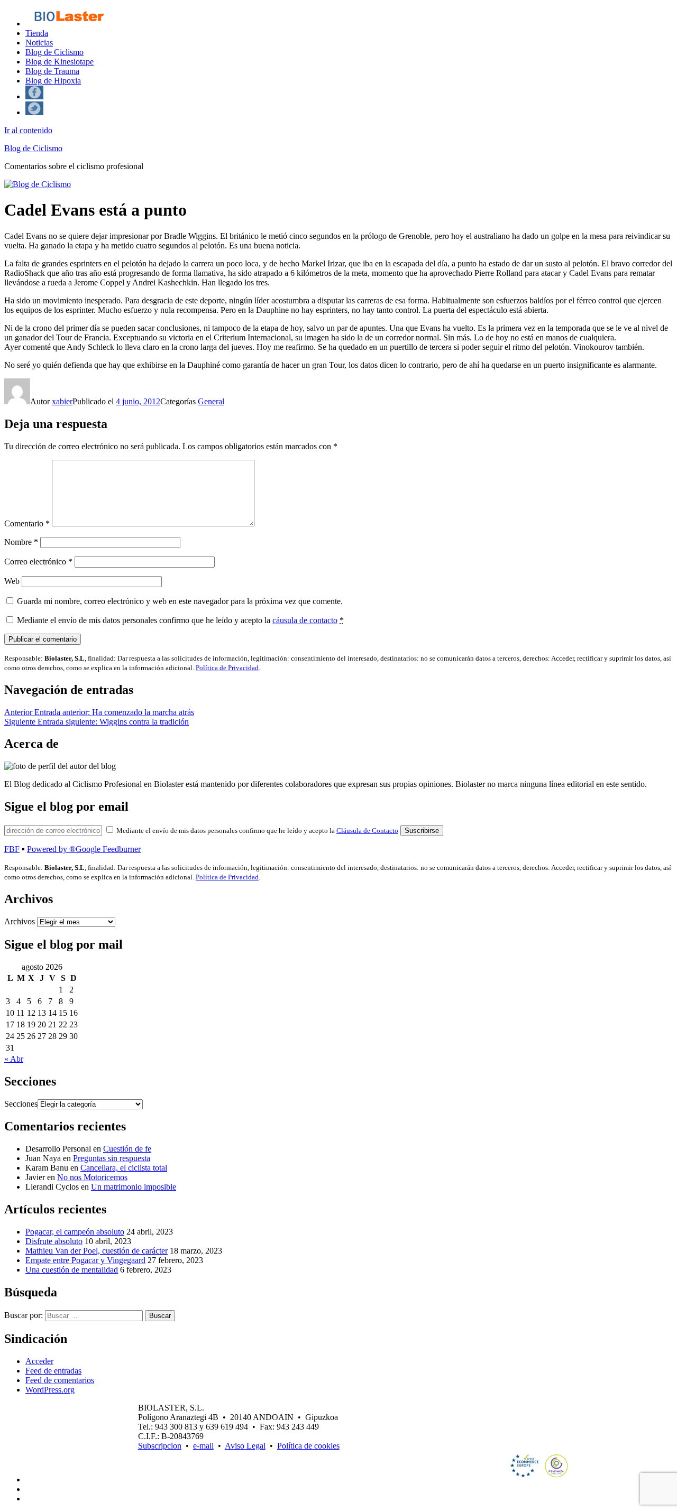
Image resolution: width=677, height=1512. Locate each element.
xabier (62, 401)
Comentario (27, 523)
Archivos (19, 921)
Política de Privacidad (227, 668)
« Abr (13, 1058)
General (211, 401)
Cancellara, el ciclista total (123, 1167)
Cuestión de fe (127, 1148)
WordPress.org (50, 1389)
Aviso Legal (245, 1445)
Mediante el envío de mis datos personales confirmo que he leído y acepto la (180, 620)
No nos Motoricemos (92, 1177)
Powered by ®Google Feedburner (84, 849)
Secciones (21, 1103)
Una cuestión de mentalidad (71, 1269)
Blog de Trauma (52, 71)
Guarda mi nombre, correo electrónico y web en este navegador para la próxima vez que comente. (180, 601)
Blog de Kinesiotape (59, 61)
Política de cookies (308, 1445)
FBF (12, 849)
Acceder (39, 1361)
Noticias (39, 42)
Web (12, 581)
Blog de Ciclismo (54, 52)
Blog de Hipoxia (53, 80)
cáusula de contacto (304, 620)
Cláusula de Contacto (367, 830)
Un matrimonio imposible (133, 1186)
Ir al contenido (28, 130)
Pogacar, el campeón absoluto (74, 1231)
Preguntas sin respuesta (111, 1158)
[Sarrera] (68, 23)
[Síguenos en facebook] (34, 96)
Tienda (36, 33)
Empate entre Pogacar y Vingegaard (85, 1260)
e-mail (203, 1445)
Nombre (21, 541)
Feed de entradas (53, 1370)
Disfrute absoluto (54, 1241)
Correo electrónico (38, 561)
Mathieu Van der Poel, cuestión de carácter (96, 1250)
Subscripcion (159, 1445)
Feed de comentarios (59, 1380)
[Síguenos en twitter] (34, 112)
